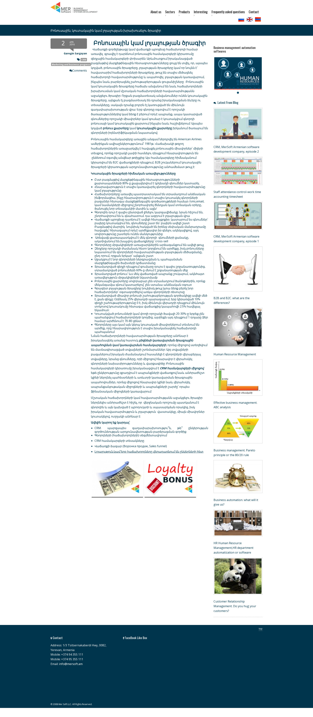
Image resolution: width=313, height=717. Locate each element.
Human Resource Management (235, 354)
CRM (83, 59)
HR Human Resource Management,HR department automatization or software (233, 547)
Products (184, 11)
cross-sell (161, 241)
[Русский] (241, 19)
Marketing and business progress (71, 64)
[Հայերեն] (258, 19)
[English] (250, 19)
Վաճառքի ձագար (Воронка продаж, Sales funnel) (131, 446)
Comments (79, 70)
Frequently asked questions (228, 11)
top (260, 628)
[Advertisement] (129, 535)
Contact (254, 11)
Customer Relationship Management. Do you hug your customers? (235, 606)
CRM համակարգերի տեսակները (119, 441)
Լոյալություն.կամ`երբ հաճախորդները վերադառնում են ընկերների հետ (149, 452)
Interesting (201, 11)
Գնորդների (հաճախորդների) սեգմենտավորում (131, 435)
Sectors (170, 11)
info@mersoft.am (71, 664)
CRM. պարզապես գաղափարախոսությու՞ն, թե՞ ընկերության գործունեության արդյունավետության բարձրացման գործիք (151, 430)
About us (156, 11)
